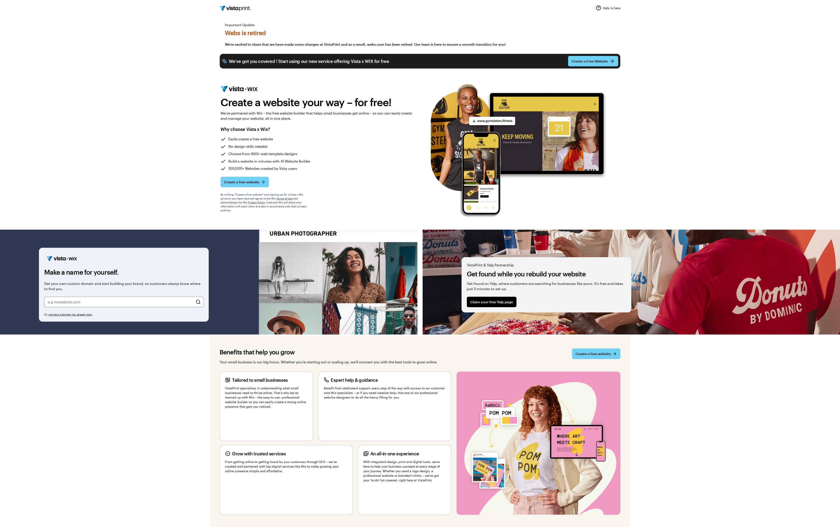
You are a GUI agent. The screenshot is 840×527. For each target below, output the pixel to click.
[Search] (198, 302)
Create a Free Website (590, 61)
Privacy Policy (256, 202)
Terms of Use (284, 198)
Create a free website (241, 182)
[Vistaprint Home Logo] (235, 8)
